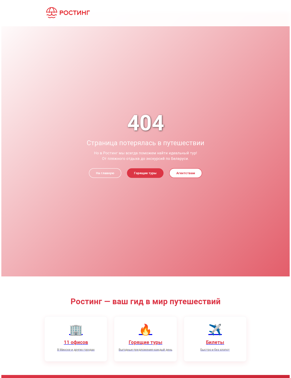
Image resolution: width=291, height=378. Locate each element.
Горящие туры (145, 173)
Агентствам (185, 173)
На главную (105, 173)
